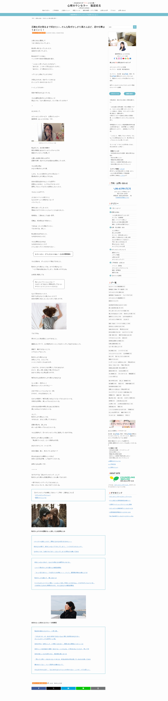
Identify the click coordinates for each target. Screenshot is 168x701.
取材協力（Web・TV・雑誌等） (118, 289)
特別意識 (120, 415)
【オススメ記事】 (116, 275)
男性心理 (131, 362)
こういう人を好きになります (117, 409)
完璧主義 (112, 406)
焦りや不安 (113, 380)
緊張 (120, 406)
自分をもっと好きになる (116, 326)
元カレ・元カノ (114, 365)
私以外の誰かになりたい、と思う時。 (46, 631)
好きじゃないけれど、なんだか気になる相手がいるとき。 (53, 562)
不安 (127, 415)
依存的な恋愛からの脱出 (116, 341)
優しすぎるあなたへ (115, 313)
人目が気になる (122, 401)
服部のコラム (115, 252)
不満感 (131, 409)
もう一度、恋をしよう (115, 346)
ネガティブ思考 (129, 398)
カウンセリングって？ (118, 259)
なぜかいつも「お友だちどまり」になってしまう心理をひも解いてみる (56, 551)
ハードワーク (123, 350)
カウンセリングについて (118, 249)
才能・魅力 (113, 335)
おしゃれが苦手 (114, 412)
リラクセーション (114, 338)
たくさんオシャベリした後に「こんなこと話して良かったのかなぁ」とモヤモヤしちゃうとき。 (65, 583)
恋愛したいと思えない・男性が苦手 (119, 389)
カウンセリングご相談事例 (117, 298)
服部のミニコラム (115, 316)
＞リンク (122, 169)
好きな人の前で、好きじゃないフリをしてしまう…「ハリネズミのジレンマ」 (58, 546)
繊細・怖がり (125, 412)
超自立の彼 (113, 371)
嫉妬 (119, 395)
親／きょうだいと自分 (122, 356)
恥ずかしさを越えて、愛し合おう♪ (46, 578)
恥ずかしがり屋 (58, 683)
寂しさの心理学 (116, 233)
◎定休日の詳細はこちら (122, 197)
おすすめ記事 (127, 316)
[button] (38, 688)
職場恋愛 (132, 373)
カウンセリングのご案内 (116, 292)
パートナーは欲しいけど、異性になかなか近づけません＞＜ (53, 541)
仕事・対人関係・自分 (118, 227)
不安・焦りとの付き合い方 (119, 242)
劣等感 (112, 401)
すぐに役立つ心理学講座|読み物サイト (120, 500)
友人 (111, 356)
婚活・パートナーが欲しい (119, 220)
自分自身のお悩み (115, 386)
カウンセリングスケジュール (120, 268)
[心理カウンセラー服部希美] (84, 4)
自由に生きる (113, 329)
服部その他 (115, 272)
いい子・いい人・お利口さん (117, 362)
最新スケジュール (40, 498)
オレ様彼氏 (112, 373)
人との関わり (115, 230)
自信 (124, 338)
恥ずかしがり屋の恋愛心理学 (39, 33)
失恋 (121, 383)
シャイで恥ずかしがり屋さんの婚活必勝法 (48, 567)
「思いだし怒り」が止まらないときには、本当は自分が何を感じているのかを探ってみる (63, 659)
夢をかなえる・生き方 (118, 244)
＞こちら (122, 175)
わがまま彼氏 (123, 371)
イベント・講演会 (117, 265)
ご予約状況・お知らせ (118, 262)
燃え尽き (112, 398)
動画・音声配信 (116, 270)
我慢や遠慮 (130, 383)
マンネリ (112, 415)
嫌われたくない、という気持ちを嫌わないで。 (49, 664)
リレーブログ (127, 295)
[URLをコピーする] (98, 688)
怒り (120, 398)
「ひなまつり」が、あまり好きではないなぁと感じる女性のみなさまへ (57, 636)
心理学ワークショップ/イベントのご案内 (120, 504)
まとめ (51, 683)
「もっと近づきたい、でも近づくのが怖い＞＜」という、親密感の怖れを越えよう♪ (61, 572)
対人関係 (112, 350)
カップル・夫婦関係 (117, 217)
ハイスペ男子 (113, 376)
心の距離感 (127, 353)
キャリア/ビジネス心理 (118, 246)
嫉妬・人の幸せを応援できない (120, 224)
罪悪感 (112, 395)
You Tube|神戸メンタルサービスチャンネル (121, 516)
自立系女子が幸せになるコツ (118, 305)
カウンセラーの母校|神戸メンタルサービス (121, 508)
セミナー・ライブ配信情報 (117, 286)
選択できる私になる (125, 335)
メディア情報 (115, 255)
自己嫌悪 (112, 383)
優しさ (126, 395)
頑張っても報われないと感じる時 (121, 237)
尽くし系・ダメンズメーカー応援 (119, 311)
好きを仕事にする (114, 332)
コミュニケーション (115, 353)
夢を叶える (124, 329)
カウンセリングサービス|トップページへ (120, 496)
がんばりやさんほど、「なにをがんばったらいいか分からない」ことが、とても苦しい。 (63, 670)
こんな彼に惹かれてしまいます (120, 215)
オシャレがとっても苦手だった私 (45, 639)
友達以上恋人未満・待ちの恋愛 (118, 368)
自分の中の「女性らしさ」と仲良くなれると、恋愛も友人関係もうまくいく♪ (59, 644)
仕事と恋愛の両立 (114, 343)
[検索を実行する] (134, 27)
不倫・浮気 (125, 365)
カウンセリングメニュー (43, 495)
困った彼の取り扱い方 (116, 308)
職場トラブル (113, 359)
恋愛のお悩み (115, 212)
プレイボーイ (122, 373)
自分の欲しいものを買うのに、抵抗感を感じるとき (51, 654)
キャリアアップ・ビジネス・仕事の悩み (120, 392)
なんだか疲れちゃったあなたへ (120, 239)
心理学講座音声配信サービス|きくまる (120, 512)
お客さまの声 (115, 257)
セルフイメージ (127, 332)
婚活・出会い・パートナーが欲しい (119, 323)
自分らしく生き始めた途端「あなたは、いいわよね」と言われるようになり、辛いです (62, 649)
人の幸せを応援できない (125, 403)
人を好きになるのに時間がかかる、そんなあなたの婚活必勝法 (54, 585)
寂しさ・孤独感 (125, 380)
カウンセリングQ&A (115, 319)
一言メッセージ (116, 208)
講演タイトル (113, 301)
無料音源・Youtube (115, 295)
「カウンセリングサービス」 (121, 485)
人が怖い (112, 403)
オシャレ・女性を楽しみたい (120, 235)
